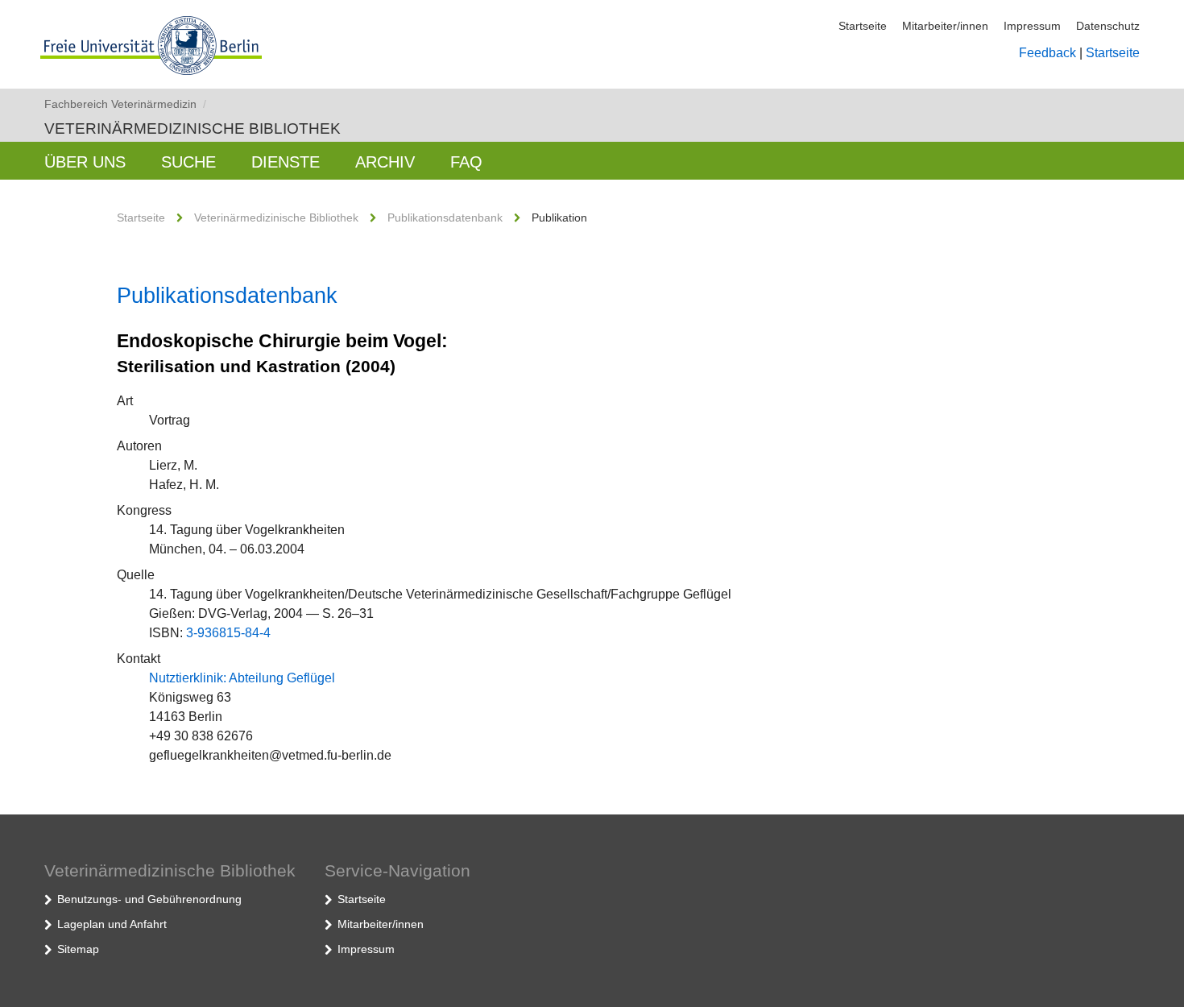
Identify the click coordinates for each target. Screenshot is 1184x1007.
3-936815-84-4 (228, 633)
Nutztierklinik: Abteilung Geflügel (242, 678)
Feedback (1047, 53)
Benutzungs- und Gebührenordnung (149, 899)
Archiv (385, 162)
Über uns (85, 162)
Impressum (1032, 25)
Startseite (862, 25)
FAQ (466, 162)
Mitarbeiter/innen (945, 25)
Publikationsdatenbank (445, 217)
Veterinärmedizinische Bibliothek (192, 128)
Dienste (285, 162)
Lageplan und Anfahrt (112, 924)
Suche (188, 162)
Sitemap (78, 949)
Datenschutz (1108, 25)
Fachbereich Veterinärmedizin (125, 104)
